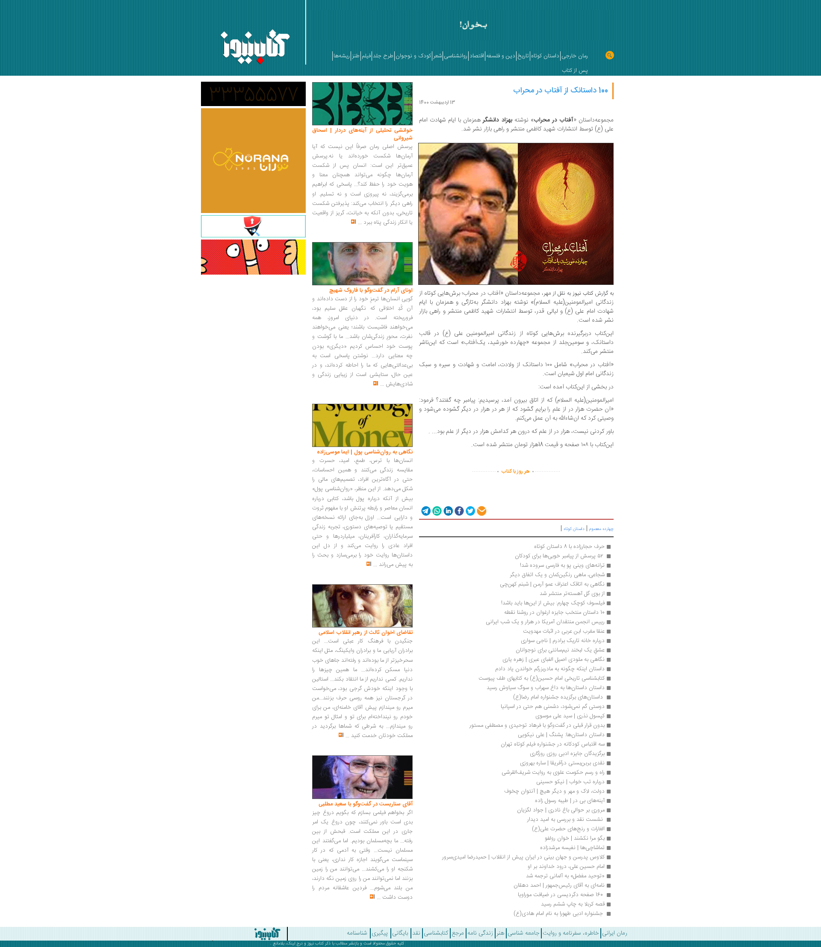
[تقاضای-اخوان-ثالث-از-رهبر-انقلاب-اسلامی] (362, 606)
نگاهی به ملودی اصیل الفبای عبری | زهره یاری (553, 659)
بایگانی (400, 933)
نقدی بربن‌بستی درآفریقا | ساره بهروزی (562, 763)
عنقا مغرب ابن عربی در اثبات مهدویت (563, 631)
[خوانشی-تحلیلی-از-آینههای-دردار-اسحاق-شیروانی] (362, 104)
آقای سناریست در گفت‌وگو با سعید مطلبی (366, 804)
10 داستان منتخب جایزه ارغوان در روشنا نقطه (554, 612)
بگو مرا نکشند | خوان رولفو (574, 838)
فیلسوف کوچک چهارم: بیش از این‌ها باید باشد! (553, 603)
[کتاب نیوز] (230, 934)
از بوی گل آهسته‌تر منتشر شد (572, 593)
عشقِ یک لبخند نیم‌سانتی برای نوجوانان (560, 650)
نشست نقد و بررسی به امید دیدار (566, 819)
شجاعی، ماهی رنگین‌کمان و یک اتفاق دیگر (557, 575)
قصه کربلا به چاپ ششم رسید (573, 904)
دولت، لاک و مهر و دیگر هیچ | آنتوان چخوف (554, 791)
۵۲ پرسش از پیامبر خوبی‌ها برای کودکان (560, 556)
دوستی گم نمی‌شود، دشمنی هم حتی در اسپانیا (553, 706)
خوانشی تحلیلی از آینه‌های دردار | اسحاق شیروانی (362, 134)
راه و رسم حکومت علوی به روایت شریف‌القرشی (553, 772)
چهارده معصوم (601, 529)
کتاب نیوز (315, 943)
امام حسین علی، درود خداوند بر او (566, 866)
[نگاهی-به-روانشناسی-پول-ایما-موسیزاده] (362, 425)
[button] (425, 510)
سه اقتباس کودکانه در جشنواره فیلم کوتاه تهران (553, 744)
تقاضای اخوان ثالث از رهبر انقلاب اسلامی (366, 632)
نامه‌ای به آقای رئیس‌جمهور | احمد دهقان (559, 885)
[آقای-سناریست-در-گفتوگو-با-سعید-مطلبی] (362, 777)
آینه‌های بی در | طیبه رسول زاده (570, 800)
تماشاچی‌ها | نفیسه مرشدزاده (572, 847)
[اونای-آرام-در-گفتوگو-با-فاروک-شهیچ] (362, 264)
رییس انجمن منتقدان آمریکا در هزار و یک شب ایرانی (545, 622)
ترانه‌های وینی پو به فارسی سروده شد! (562, 565)
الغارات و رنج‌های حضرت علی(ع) (568, 829)
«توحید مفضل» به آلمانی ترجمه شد (565, 876)
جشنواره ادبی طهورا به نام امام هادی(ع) (558, 913)
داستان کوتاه (574, 529)
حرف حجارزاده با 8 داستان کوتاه (569, 546)
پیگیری (380, 933)
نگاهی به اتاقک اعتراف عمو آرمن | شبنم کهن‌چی (552, 584)
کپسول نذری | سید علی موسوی (570, 716)
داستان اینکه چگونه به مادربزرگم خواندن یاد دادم (550, 669)
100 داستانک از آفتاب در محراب (560, 90)
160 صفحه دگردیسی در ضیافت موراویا (560, 895)
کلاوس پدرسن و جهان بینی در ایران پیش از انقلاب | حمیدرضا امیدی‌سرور (523, 857)
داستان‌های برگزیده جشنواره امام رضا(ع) (558, 697)
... (360, 222)
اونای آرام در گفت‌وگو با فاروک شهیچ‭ (371, 290)
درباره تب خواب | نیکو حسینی (570, 782)
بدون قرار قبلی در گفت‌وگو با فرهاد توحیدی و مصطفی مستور (537, 725)
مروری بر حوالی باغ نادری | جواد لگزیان (561, 810)
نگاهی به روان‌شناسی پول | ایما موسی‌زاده (365, 452)
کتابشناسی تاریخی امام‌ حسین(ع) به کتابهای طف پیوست (541, 678)
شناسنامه (357, 933)
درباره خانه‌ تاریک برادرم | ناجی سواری (563, 640)
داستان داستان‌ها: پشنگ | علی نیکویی (561, 735)
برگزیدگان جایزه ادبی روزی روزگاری (567, 753)
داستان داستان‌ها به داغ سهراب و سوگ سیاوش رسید (546, 687)
